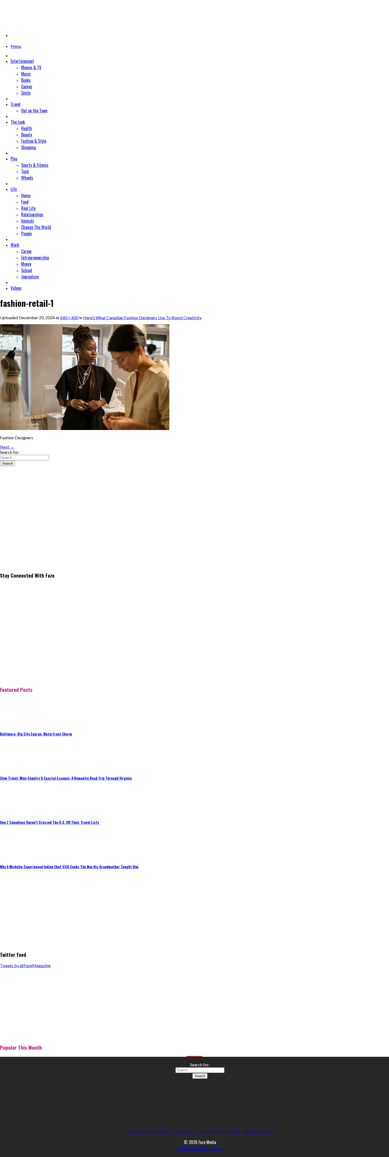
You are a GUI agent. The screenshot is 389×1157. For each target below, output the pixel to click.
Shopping (28, 147)
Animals (27, 221)
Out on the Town (34, 110)
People (26, 233)
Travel (15, 104)
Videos (16, 288)
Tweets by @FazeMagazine (25, 965)
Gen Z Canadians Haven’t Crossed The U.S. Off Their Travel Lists (49, 822)
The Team (160, 1131)
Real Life (28, 208)
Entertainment (22, 61)
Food (25, 202)
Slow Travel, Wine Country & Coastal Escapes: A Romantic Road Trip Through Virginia (66, 778)
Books (26, 80)
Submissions (210, 1131)
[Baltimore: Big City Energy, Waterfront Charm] (13, 722)
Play (14, 159)
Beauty (26, 134)
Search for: (10, 452)
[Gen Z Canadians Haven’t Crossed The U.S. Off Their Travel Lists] (13, 811)
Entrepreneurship (35, 257)
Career (26, 251)
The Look (18, 122)
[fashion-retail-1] (84, 428)
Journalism (30, 276)
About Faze (137, 1131)
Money (26, 264)
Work (15, 245)
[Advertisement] (39, 530)
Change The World (36, 227)
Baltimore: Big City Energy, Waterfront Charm (36, 734)
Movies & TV (31, 67)
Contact (232, 1131)
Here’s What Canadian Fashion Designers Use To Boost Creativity (142, 317)
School (26, 270)
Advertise (251, 1131)
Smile (25, 93)
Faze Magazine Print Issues (200, 1148)
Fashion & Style (33, 141)
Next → (7, 446)
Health (26, 128)
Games (26, 86)
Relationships (32, 214)
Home (25, 195)
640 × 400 (69, 317)
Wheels (27, 178)
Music (26, 74)
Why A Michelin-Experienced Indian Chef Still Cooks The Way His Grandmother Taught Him (69, 866)
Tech (25, 171)
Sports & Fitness (34, 165)
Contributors (184, 1131)
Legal (268, 1131)
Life (14, 189)
